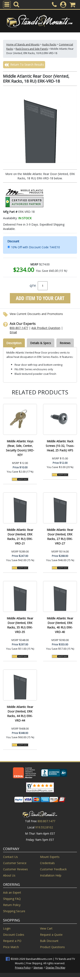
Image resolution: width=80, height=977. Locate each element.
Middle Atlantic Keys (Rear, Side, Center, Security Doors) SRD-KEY (20, 448)
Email (13, 332)
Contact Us (10, 857)
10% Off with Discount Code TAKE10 (35, 247)
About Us (9, 875)
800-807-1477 (19, 328)
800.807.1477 (46, 821)
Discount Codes (13, 935)
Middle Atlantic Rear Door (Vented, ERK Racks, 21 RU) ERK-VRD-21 (20, 536)
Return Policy (12, 905)
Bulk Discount (49, 941)
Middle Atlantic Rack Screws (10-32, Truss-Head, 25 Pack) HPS (60, 445)
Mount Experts (49, 857)
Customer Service (14, 863)
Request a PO (12, 941)
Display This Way (55, 967)
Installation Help (50, 875)
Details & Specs (40, 343)
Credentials (47, 863)
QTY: (33, 286)
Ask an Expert (12, 892)
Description (14, 343)
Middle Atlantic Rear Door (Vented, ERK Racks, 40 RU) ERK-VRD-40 (60, 625)
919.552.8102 (44, 827)
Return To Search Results (26, 64)
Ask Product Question (45, 328)
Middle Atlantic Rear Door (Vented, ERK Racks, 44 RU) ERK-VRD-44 (20, 713)
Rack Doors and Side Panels (32, 49)
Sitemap (38, 967)
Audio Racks (49, 44)
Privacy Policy (23, 967)
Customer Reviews (15, 869)
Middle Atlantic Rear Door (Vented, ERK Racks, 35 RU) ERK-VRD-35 (20, 625)
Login (6, 928)
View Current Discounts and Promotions (36, 314)
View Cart (46, 928)
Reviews (65, 343)
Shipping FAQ (12, 899)
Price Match (11, 947)
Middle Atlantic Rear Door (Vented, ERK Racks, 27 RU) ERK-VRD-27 (60, 536)
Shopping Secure (14, 911)
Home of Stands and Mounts (22, 44)
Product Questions (52, 947)
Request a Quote (51, 935)
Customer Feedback (53, 869)
